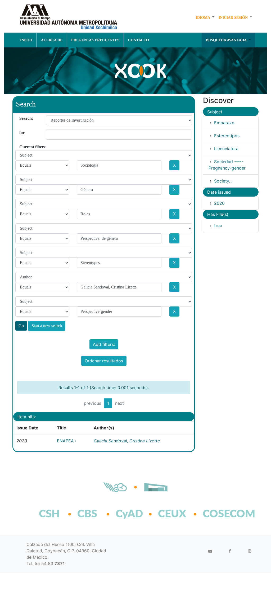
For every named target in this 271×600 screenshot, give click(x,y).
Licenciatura (226, 148)
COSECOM (217, 514)
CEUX (172, 514)
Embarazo (224, 122)
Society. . (223, 181)
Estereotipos (227, 135)
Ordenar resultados (104, 360)
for (21, 132)
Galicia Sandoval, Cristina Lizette (127, 440)
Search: (21, 118)
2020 (219, 203)
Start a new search (46, 325)
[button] (205, 17)
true (218, 225)
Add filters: (104, 344)
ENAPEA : (66, 440)
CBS (87, 514)
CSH (49, 514)
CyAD (129, 514)
